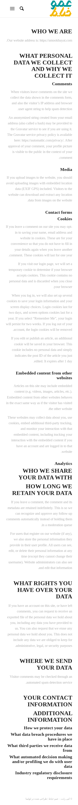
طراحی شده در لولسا (36, 798)
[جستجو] (21, 8)
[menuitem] (21, 8)
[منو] (13, 8)
